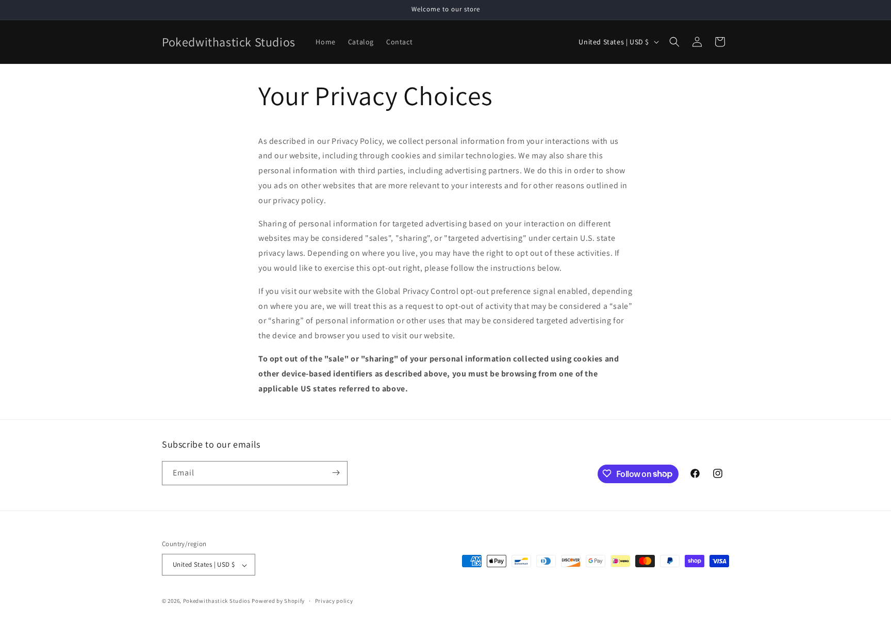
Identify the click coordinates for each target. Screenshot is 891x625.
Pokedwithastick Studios (217, 601)
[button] (674, 41)
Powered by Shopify (278, 601)
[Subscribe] (335, 472)
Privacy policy (334, 600)
